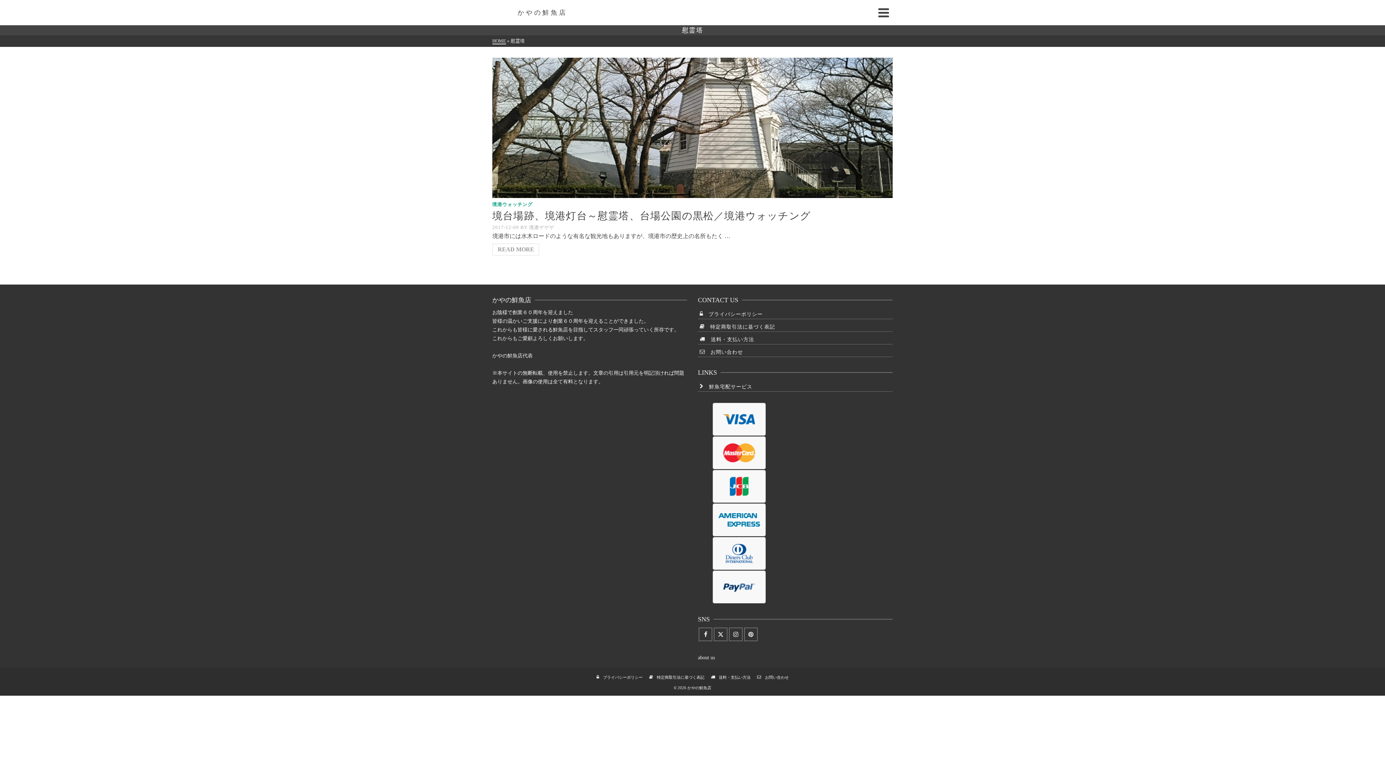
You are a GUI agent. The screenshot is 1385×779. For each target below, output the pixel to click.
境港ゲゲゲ (541, 227)
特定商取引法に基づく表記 (740, 327)
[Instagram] (736, 634)
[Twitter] (720, 634)
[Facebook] (705, 634)
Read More (516, 249)
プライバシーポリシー (733, 314)
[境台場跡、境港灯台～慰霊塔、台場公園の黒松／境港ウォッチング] (692, 128)
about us (706, 657)
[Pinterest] (751, 634)
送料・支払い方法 (729, 339)
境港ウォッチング (512, 204)
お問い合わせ (724, 352)
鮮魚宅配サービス (728, 387)
